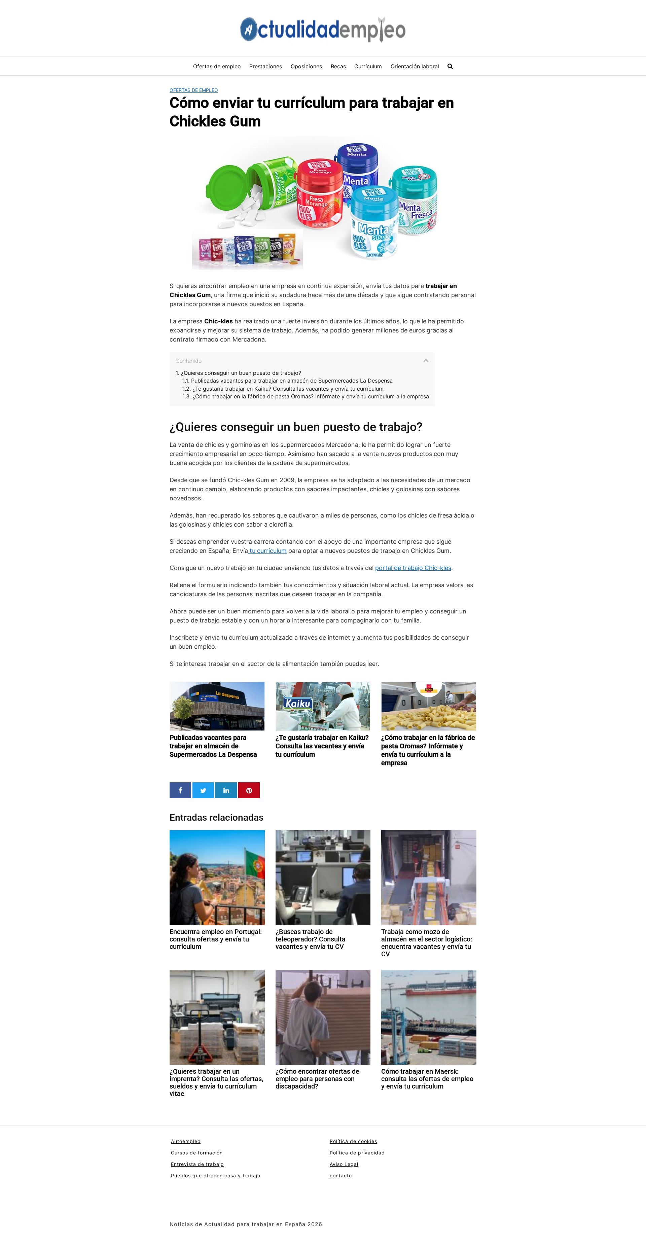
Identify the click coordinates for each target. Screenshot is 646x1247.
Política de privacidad (357, 1152)
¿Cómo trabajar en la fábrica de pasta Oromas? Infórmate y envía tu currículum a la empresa (310, 396)
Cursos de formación (197, 1152)
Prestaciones (265, 66)
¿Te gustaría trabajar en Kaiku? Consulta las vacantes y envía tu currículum (288, 389)
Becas (338, 66)
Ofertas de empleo (217, 66)
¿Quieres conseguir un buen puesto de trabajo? (241, 373)
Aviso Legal (344, 1164)
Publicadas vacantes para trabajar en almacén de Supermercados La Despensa (292, 381)
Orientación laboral (415, 66)
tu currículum (267, 550)
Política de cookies (353, 1141)
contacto (341, 1175)
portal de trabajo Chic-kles (413, 567)
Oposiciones (306, 66)
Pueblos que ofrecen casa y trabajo (215, 1175)
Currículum (368, 66)
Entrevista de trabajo (197, 1164)
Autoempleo (186, 1141)
